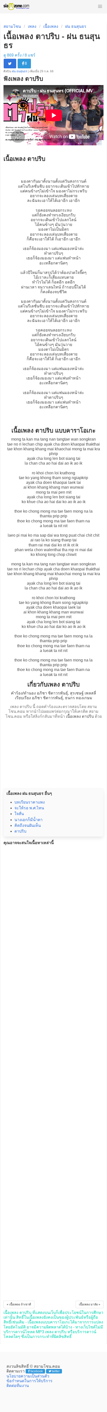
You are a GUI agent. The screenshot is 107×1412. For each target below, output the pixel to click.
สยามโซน (12, 26)
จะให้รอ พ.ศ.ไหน (29, 808)
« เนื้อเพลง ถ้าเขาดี (19, 1304)
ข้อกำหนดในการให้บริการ (29, 1381)
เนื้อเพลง (50, 26)
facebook (36, 1371)
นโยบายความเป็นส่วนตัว (27, 1376)
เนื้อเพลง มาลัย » (89, 1304)
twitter (56, 1371)
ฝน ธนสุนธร (75, 26)
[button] (100, 6)
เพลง (32, 26)
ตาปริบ (55, 253)
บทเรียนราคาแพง (29, 802)
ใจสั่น (19, 814)
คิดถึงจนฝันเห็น (27, 825)
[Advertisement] (53, 752)
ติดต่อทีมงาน (17, 1385)
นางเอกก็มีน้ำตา (28, 820)
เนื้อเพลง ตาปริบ (80, 716)
